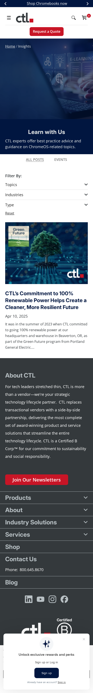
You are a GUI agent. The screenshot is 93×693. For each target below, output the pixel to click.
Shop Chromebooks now (47, 3)
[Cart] (84, 18)
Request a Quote (46, 31)
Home (10, 46)
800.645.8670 (31, 569)
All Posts (35, 159)
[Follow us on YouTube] (40, 599)
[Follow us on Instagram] (52, 599)
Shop (12, 546)
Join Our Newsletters (37, 479)
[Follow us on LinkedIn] (28, 599)
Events (60, 159)
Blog (11, 582)
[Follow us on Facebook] (64, 599)
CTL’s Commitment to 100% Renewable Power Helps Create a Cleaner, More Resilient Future (46, 300)
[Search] (74, 18)
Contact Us (21, 559)
